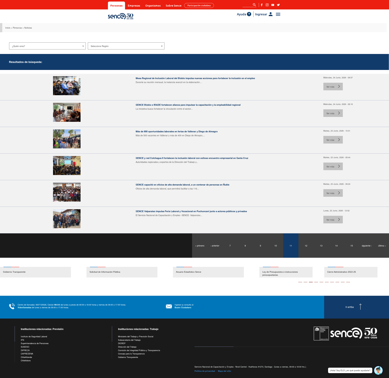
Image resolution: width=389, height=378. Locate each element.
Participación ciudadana (199, 5)
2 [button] (305, 282)
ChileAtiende (26, 357)
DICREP (122, 343)
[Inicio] (129, 16)
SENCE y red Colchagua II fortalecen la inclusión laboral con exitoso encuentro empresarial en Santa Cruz (192, 158)
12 (306, 245)
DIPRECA (25, 350)
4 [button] (316, 282)
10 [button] (348, 282)
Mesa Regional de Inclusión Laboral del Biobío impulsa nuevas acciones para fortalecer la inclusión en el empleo (195, 78)
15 (351, 245)
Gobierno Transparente (14, 272)
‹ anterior (214, 245)
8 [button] (337, 282)
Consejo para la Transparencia (131, 353)
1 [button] (300, 282)
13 (321, 245)
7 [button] (332, 282)
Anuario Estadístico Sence (188, 272)
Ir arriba (350, 307)
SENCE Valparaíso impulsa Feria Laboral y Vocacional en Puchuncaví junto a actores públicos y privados (191, 211)
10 (275, 245)
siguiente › (367, 245)
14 (336, 245)
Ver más (330, 86)
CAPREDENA (27, 353)
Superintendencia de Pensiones (35, 343)
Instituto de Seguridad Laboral (34, 336)
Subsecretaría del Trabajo (129, 339)
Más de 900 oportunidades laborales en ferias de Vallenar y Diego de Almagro (177, 131)
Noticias (28, 27)
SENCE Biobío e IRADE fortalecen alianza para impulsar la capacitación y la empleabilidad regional (188, 104)
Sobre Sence (173, 5)
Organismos (153, 5)
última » (382, 245)
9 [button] (343, 282)
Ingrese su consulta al (184, 306)
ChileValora (26, 360)
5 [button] (321, 282)
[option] (43, 272)
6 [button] (327, 282)
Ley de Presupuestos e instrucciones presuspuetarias (267, 273)
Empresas (134, 5)
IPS (22, 339)
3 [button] (311, 282)
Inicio (7, 27)
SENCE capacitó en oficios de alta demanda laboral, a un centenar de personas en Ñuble (182, 184)
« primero (199, 245)
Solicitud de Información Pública (105, 272)
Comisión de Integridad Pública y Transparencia (139, 350)
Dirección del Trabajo (127, 346)
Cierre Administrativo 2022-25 (328, 272)
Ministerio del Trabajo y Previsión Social (135, 336)
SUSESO (25, 346)
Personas (116, 5)
